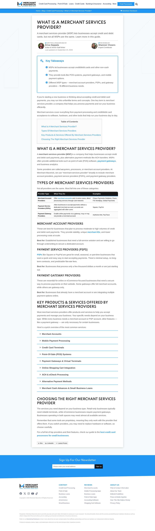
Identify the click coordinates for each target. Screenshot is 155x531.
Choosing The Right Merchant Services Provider (63, 139)
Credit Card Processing (55, 11)
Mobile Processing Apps (92, 491)
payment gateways (107, 161)
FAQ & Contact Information (119, 488)
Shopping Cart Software (92, 503)
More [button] (114, 4)
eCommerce (63, 500)
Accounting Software (91, 500)
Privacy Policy (115, 503)
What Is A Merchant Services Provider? (59, 126)
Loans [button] (71, 4)
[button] (77, 334)
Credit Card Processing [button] (47, 4)
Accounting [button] (107, 4)
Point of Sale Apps (90, 497)
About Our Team (115, 491)
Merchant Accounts (91, 488)
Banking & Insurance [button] (93, 4)
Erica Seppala (52, 45)
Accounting (63, 497)
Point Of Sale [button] (63, 4)
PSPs (39, 255)
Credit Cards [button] (79, 4)
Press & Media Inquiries (118, 497)
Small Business (64, 503)
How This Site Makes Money (120, 500)
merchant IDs (93, 232)
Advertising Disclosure (32, 519)
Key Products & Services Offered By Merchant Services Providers (71, 135)
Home (38, 11)
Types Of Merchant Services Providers (58, 131)
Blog (43, 11)
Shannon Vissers (106, 45)
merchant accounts (65, 198)
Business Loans (64, 494)
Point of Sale (63, 491)
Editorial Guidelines (116, 494)
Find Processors (126, 4)
